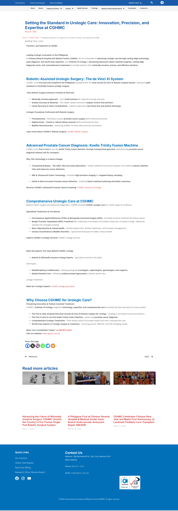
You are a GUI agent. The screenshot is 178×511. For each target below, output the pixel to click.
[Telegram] (48, 346)
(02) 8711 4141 (78, 466)
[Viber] (37, 346)
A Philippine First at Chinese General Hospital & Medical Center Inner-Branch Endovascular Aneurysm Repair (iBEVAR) (89, 420)
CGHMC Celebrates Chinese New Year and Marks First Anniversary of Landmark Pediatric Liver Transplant (133, 419)
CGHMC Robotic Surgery (77, 131)
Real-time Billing (56, 3)
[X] (32, 346)
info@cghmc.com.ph (80, 473)
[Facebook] (27, 346)
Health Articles (34, 38)
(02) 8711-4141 (65, 330)
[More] (53, 346)
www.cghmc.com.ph (51, 333)
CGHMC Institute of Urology (89, 187)
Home (24, 38)
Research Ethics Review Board (30, 472)
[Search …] (151, 3)
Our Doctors (20, 3)
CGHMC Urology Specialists (63, 286)
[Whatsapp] (43, 346)
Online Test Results (37, 3)
